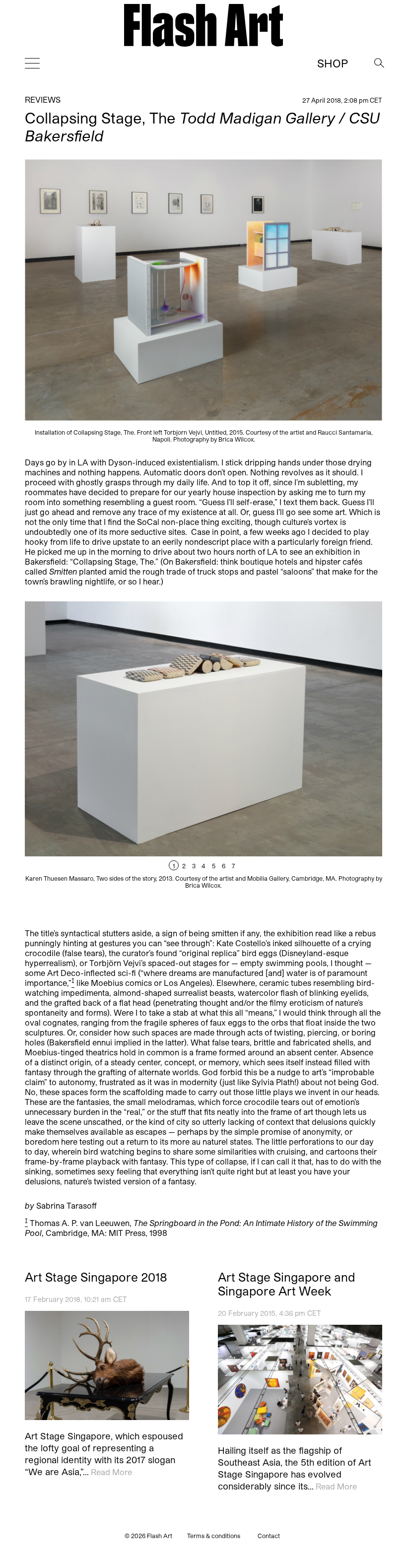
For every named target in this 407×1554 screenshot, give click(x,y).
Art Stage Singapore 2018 (96, 1277)
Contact (269, 1535)
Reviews (43, 99)
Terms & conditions (213, 1535)
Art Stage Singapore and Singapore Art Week (286, 1284)
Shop (332, 63)
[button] (293, 745)
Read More (111, 1472)
